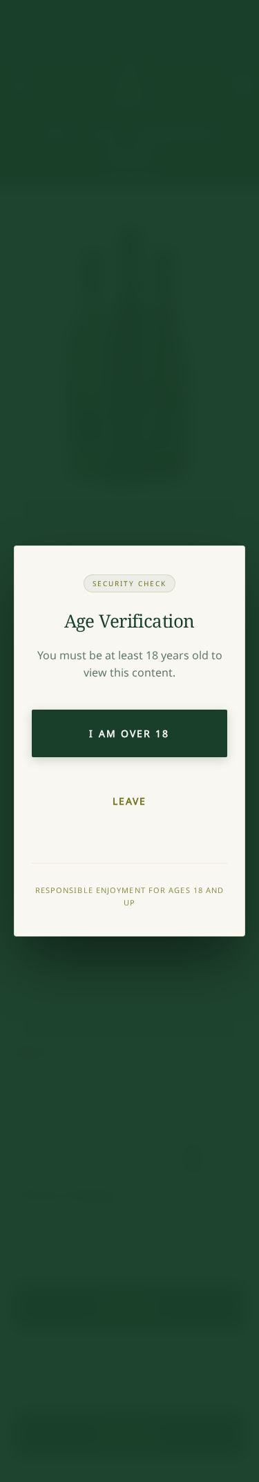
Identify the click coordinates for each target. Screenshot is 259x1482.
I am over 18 (129, 733)
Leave (130, 801)
